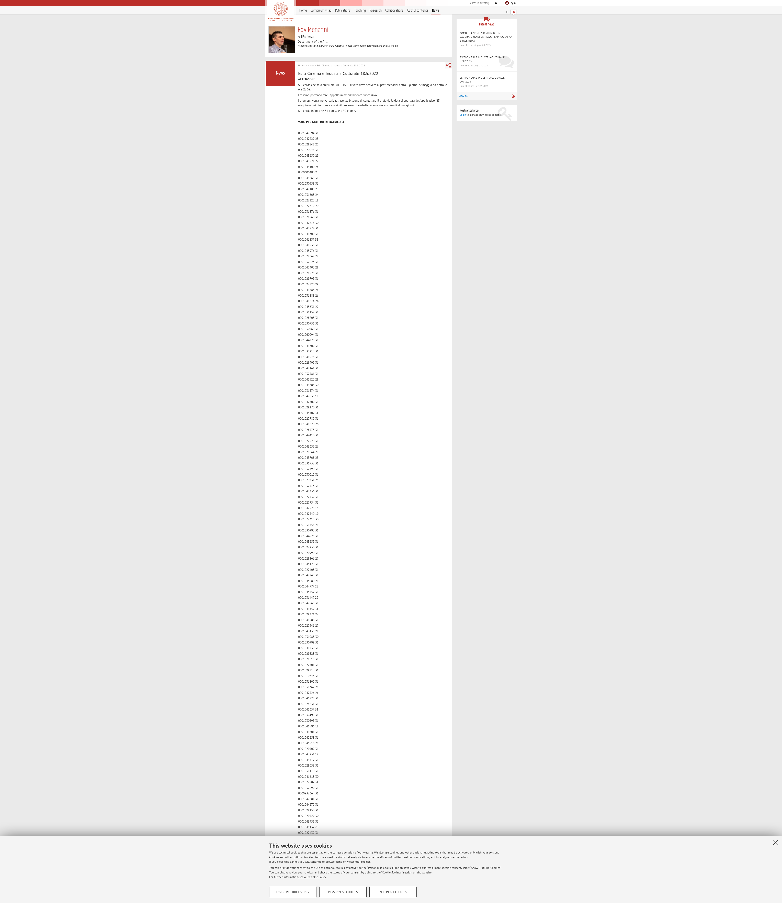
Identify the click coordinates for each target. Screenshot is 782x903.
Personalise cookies (343, 892)
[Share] (448, 65)
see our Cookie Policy (312, 877)
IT (507, 12)
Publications (343, 10)
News (435, 10)
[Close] (775, 842)
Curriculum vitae (321, 10)
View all (463, 96)
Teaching (360, 10)
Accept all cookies (393, 892)
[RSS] (513, 96)
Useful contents (417, 10)
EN (513, 12)
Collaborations (394, 10)
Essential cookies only (292, 892)
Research (375, 10)
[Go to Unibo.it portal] (280, 11)
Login (463, 115)
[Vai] (496, 3)
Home (303, 10)
